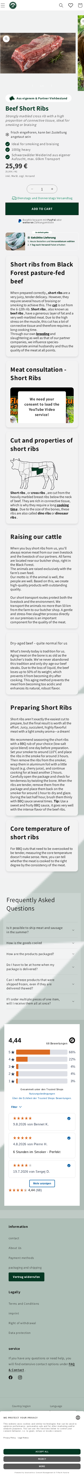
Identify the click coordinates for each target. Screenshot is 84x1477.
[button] (61, 5)
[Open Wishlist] (70, 5)
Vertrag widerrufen (26, 1277)
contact (14, 1238)
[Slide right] (51, 85)
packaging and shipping (25, 1267)
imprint (14, 1313)
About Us (15, 1248)
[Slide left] (32, 85)
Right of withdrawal (22, 1323)
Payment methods (21, 1258)
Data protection (20, 1333)
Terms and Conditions (24, 1304)
